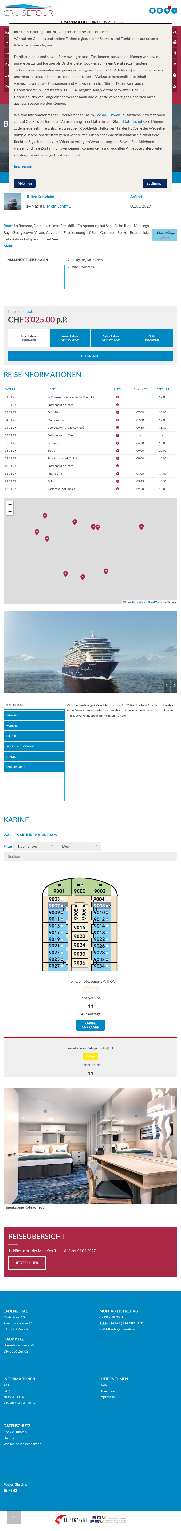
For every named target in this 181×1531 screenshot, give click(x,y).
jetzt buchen (27, 1263)
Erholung (12, 715)
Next (174, 686)
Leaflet (130, 602)
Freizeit (11, 736)
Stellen (104, 1385)
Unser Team (108, 1391)
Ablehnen (25, 183)
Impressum (107, 1397)
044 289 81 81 (75, 22)
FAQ (7, 1391)
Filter (8, 846)
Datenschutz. (134, 121)
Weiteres (12, 725)
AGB (7, 1385)
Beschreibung (15, 705)
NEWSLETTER (14, 1397)
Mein (90, 652)
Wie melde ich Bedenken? (22, 1444)
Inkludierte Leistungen (27, 260)
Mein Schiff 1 (59, 206)
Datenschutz (13, 1438)
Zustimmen (155, 183)
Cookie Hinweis (15, 1432)
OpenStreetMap (150, 602)
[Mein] (90, 652)
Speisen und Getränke (20, 746)
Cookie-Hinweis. (107, 114)
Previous (167, 686)
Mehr (8, 246)
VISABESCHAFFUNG (19, 1403)
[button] (99, 527)
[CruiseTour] (28, 14)
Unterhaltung (15, 767)
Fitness (11, 756)
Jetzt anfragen (90, 356)
